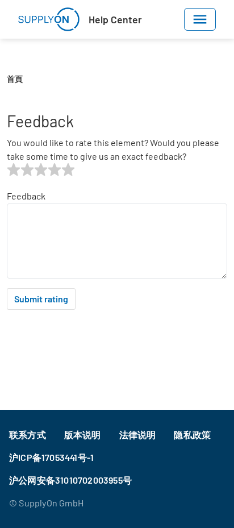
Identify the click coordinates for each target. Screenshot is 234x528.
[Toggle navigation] (200, 19)
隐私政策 (192, 434)
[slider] (41, 170)
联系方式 (27, 434)
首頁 (15, 79)
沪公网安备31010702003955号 (70, 480)
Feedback (26, 195)
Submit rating (41, 298)
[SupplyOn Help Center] (49, 19)
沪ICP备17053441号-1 (51, 457)
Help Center (115, 19)
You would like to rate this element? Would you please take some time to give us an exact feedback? (113, 149)
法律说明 (137, 434)
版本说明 (82, 434)
